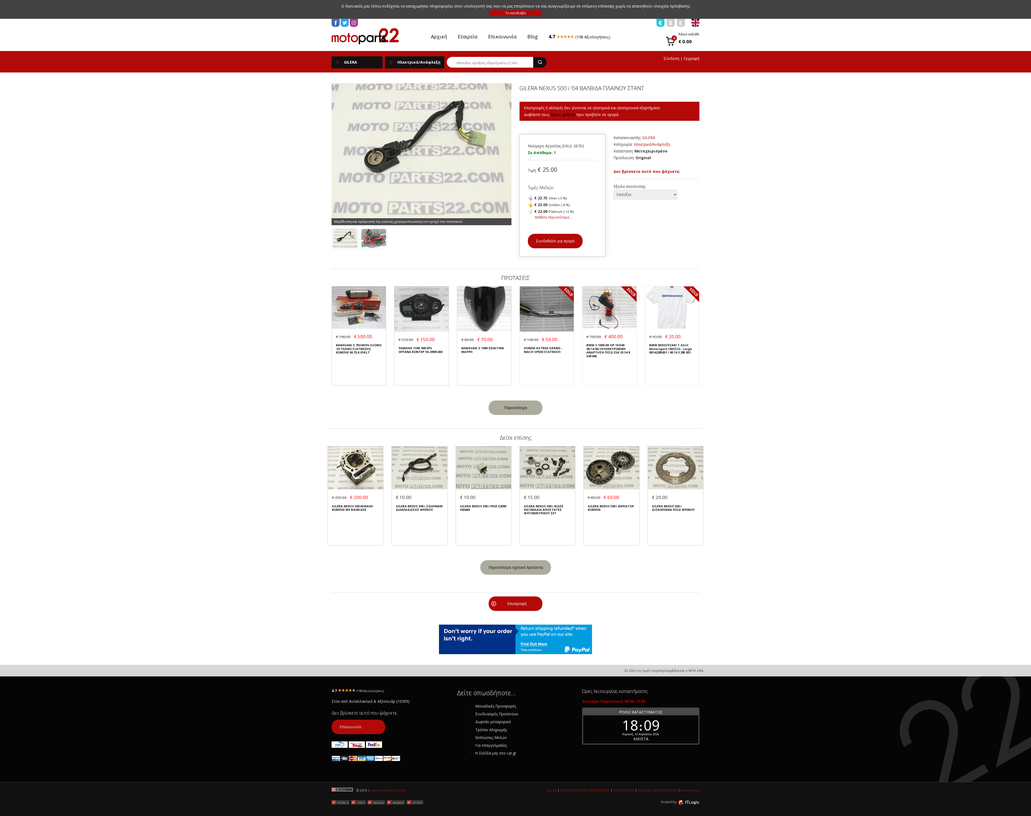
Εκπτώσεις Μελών (491, 737)
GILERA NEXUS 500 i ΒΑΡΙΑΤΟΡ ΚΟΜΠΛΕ (611, 508)
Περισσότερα (515, 407)
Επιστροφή (517, 603)
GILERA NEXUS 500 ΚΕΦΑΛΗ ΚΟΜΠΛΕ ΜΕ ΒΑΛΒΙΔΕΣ (352, 508)
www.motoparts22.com (388, 790)
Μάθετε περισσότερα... (553, 217)
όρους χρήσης (562, 114)
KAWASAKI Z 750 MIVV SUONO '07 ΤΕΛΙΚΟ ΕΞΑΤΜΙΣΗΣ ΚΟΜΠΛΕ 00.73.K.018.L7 (359, 348)
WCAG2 (378, 802)
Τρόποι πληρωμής (491, 729)
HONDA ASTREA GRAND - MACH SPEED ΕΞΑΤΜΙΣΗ (543, 350)
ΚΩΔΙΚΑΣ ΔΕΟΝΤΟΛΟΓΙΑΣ (657, 790)
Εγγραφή (691, 58)
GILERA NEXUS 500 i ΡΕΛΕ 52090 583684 (483, 508)
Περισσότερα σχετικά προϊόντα (515, 567)
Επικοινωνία (502, 36)
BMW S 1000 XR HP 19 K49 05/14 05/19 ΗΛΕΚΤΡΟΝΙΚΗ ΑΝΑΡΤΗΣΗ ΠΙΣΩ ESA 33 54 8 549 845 (608, 350)
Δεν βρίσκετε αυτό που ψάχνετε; (646, 171)
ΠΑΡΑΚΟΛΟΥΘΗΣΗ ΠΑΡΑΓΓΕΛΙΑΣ (585, 790)
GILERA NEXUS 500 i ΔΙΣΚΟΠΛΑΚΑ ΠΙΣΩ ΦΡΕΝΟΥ (673, 508)
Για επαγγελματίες (491, 745)
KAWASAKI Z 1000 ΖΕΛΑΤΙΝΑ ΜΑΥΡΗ (482, 350)
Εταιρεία (467, 36)
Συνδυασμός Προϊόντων (496, 713)
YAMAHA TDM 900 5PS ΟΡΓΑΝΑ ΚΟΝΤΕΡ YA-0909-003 (420, 350)
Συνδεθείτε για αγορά (555, 240)
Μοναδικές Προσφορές (495, 706)
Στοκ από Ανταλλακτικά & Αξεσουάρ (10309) (370, 701)
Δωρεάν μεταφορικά (493, 721)
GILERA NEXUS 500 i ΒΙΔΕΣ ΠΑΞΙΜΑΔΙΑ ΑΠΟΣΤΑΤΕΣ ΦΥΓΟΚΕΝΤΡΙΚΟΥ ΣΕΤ (544, 509)
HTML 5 (342, 802)
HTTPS (417, 802)
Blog (532, 36)
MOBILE (398, 802)
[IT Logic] (688, 802)
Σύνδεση (671, 58)
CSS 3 (361, 802)
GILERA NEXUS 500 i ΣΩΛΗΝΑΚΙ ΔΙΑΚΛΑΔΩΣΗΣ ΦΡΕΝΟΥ (419, 508)
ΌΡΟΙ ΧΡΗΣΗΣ (623, 790)
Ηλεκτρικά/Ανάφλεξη (652, 144)
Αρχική (439, 36)
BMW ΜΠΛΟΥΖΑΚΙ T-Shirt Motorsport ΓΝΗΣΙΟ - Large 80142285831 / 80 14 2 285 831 (670, 348)
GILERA (648, 137)
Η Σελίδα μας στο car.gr (495, 753)
